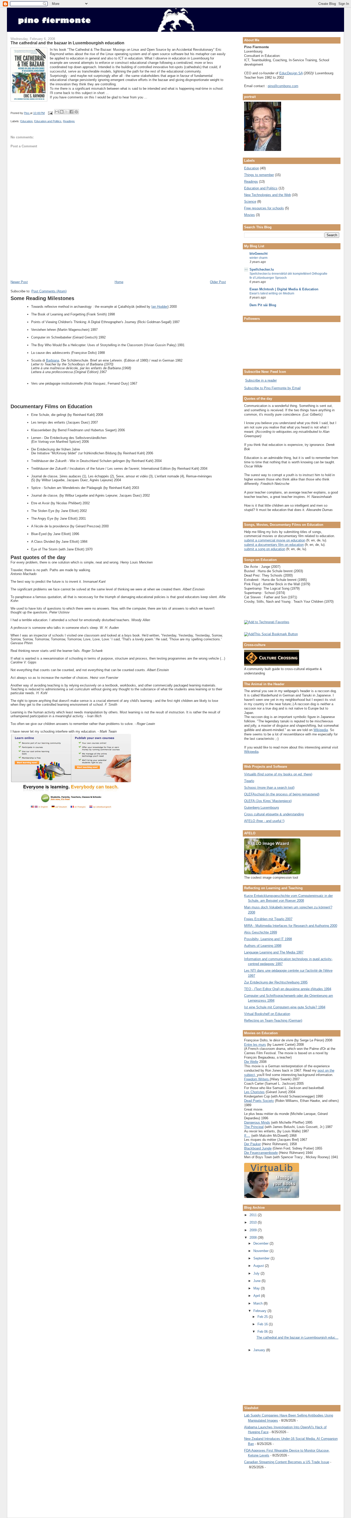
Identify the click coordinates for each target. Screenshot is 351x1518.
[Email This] (56, 111)
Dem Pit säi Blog (263, 305)
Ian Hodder (159, 307)
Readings (69, 121)
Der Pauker (252, 1144)
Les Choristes (254, 1092)
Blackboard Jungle (258, 1148)
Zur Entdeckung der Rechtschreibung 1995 (276, 982)
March (258, 1303)
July (257, 1273)
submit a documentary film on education (274, 545)
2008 (254, 1237)
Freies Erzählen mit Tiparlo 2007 (268, 919)
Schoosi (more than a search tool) (269, 787)
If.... (247, 1135)
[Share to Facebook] (71, 111)
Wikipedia (320, 730)
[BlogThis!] (61, 111)
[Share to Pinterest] (76, 111)
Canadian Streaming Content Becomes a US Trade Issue (286, 1462)
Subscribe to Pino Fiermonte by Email (272, 388)
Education (26, 121)
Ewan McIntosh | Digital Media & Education (284, 289)
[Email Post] (49, 113)
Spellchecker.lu (262, 269)
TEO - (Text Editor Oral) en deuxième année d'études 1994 (287, 989)
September (262, 1258)
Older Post (218, 282)
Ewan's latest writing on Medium (272, 293)
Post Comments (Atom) (49, 291)
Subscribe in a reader (261, 380)
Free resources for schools (264, 208)
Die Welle (251, 1062)
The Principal (254, 1127)
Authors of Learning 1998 (262, 946)
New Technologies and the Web (267, 195)
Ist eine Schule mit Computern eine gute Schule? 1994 (284, 1007)
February (260, 1311)
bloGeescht (258, 253)
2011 (254, 1215)
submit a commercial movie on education (274, 540)
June (257, 1281)
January (259, 1350)
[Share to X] (66, 111)
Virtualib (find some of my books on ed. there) (278, 774)
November (261, 1251)
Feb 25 (263, 1317)
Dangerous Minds (257, 1122)
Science (250, 201)
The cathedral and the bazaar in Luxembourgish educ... (297, 1337)
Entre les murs (255, 1045)
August (259, 1266)
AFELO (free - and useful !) (264, 821)
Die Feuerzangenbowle (261, 1153)
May (257, 1288)
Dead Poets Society (259, 1101)
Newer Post (19, 282)
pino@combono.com (283, 86)
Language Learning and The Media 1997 (273, 952)
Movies (249, 215)
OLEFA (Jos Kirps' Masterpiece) (268, 801)
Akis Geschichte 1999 (260, 932)
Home (119, 282)
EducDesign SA (291, 73)
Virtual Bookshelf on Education (267, 1014)
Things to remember (259, 175)
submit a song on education (264, 549)
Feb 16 (263, 1324)
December (261, 1243)
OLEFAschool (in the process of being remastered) (281, 794)
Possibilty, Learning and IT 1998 (268, 939)
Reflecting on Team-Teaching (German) (273, 1020)
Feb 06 (263, 1332)
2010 (254, 1222)
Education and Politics (47, 121)
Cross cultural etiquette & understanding (274, 814)
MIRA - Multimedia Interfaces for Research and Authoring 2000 (290, 926)
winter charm (258, 258)
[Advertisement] (71, 268)
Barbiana (52, 360)
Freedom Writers (257, 1079)
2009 (254, 1230)
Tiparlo (249, 781)
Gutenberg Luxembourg (261, 807)
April (257, 1296)
